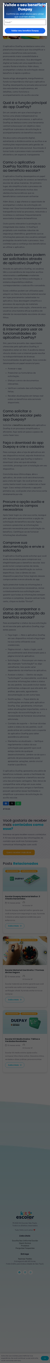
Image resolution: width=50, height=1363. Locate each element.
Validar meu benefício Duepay (25, 31)
